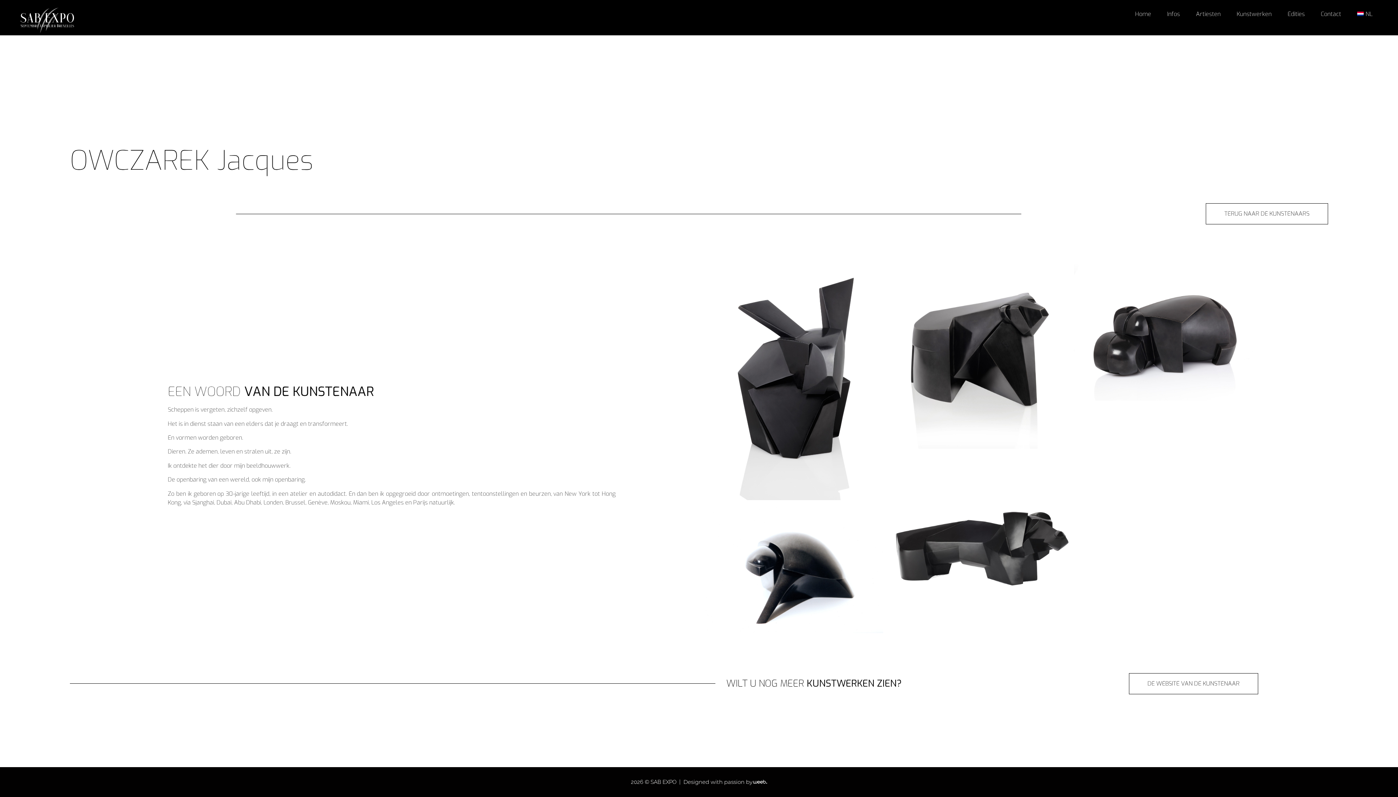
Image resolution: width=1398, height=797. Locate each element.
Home (1143, 14)
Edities (1296, 14)
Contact (1331, 14)
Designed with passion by (718, 781)
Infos (1173, 14)
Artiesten (1208, 14)
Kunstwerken (1254, 14)
